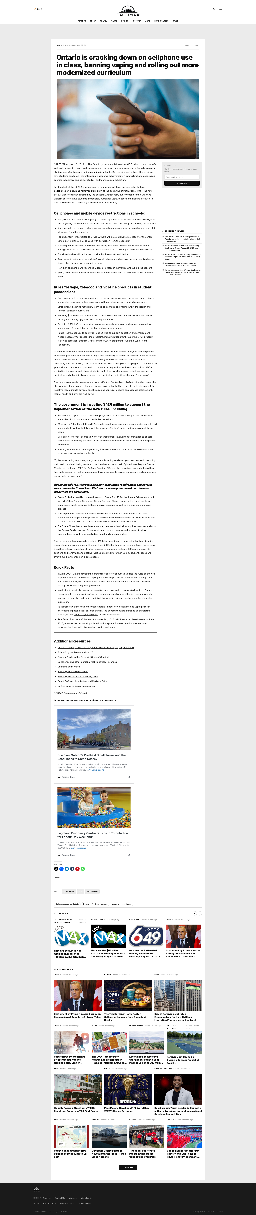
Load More (128, 1167)
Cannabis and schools (69, 666)
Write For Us (86, 1198)
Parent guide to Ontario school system (78, 676)
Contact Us (60, 1198)
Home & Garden (161, 21)
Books (94, 1026)
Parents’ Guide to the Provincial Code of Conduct (83, 657)
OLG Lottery (97, 919)
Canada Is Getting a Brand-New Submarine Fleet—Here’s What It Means (109, 1153)
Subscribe (182, 183)
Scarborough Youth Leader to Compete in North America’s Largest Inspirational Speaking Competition (178, 1111)
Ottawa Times (84, 1203)
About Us (47, 1198)
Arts (147, 21)
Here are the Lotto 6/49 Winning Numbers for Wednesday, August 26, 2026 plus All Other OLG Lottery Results (183, 272)
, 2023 (86, 619)
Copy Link (93, 891)
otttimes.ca (110, 700)
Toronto (82, 21)
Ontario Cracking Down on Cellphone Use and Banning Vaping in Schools (96, 647)
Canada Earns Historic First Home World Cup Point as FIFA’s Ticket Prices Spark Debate (183, 1155)
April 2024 (65, 573)
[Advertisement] (128, 31)
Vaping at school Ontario (121, 904)
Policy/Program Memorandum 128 (75, 652)
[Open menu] (220, 9)
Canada (169, 919)
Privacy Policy (199, 1211)
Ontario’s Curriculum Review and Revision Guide (82, 681)
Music (107, 1069)
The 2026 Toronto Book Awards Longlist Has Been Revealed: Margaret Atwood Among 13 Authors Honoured (108, 1061)
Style (175, 21)
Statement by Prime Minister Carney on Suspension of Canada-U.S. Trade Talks (180, 264)
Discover (137, 21)
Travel (103, 21)
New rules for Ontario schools (95, 904)
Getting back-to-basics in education (76, 686)
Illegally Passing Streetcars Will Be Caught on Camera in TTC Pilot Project (77, 1109)
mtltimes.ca (95, 700)
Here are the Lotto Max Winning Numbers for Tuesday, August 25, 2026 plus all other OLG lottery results (182, 239)
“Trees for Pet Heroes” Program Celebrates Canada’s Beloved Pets (142, 1153)
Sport (93, 21)
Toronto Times (49, 1203)
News (59, 45)
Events (124, 21)
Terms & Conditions (215, 1211)
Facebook (70, 891)
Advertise (73, 1198)
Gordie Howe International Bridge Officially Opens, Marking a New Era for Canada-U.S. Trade (69, 1061)
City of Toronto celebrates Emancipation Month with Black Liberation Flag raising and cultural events (175, 1018)
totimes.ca (81, 700)
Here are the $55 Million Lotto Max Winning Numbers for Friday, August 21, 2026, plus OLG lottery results (182, 248)
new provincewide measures (74, 382)
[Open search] (214, 9)
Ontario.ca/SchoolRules (86, 614)
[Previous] (195, 913)
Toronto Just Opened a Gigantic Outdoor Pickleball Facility (183, 1059)
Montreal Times (67, 1203)
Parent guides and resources (73, 671)
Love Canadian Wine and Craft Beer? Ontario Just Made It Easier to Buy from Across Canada (145, 1061)
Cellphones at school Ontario (67, 904)
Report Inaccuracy (191, 45)
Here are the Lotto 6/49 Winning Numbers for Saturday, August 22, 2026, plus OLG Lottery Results (183, 256)
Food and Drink (136, 1026)
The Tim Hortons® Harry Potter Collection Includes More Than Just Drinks (125, 1016)
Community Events (163, 1069)
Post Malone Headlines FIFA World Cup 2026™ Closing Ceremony (126, 1109)
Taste (114, 21)
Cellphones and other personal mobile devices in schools (87, 662)
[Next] (200, 913)
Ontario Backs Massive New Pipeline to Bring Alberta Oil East (70, 1153)
